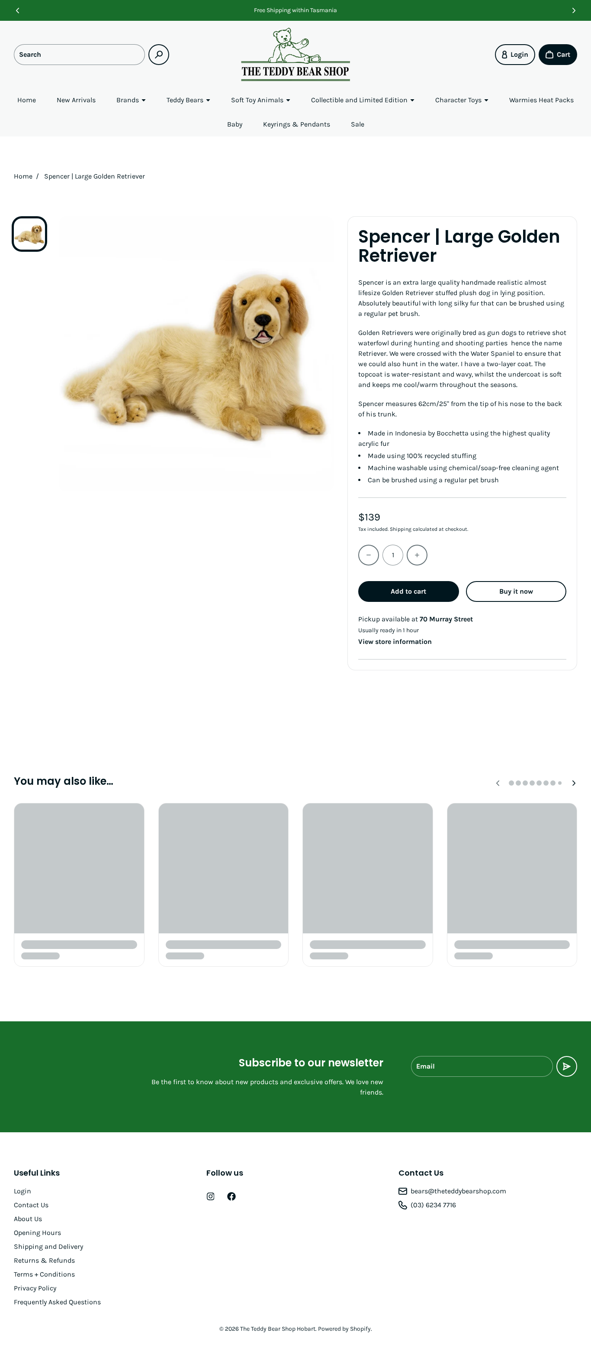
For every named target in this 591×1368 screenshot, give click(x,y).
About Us (28, 1219)
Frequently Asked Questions (57, 1302)
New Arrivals (76, 100)
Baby (234, 124)
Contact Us (31, 1205)
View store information (395, 641)
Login (22, 1191)
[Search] (158, 54)
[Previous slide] (17, 10)
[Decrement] (368, 555)
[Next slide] (573, 10)
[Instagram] (210, 1196)
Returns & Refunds (44, 1260)
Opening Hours (37, 1232)
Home (26, 100)
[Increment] (417, 555)
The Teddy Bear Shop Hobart (277, 1328)
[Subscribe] (566, 1066)
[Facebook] (231, 1196)
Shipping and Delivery (48, 1246)
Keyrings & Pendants (296, 124)
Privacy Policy (35, 1288)
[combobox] (79, 54)
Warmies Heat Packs (541, 100)
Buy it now (516, 591)
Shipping (400, 529)
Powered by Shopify (344, 1328)
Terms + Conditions (44, 1274)
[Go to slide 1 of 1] (29, 234)
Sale (357, 124)
